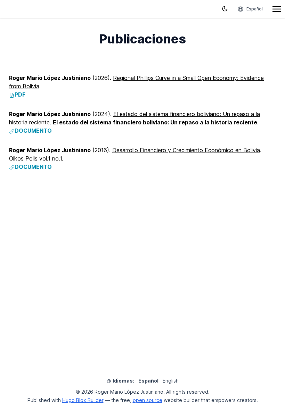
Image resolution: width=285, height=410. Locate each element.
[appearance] (225, 9)
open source (147, 400)
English (171, 381)
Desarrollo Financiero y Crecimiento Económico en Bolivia (186, 150)
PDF (20, 94)
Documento (33, 130)
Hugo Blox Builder (83, 400)
